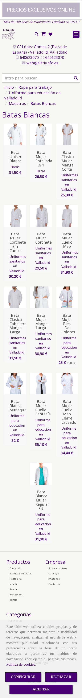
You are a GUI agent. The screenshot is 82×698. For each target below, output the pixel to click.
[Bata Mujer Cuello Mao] (70, 216)
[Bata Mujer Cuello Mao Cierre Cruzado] (70, 383)
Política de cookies (20, 664)
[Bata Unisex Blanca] (18, 134)
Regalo (13, 599)
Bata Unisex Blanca (15, 156)
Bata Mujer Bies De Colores (68, 323)
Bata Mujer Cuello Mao (67, 240)
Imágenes (54, 578)
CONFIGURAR (23, 677)
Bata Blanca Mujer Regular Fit (42, 500)
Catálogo (53, 573)
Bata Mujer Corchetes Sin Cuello (18, 242)
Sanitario (14, 589)
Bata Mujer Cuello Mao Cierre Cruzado (68, 412)
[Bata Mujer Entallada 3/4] (44, 134)
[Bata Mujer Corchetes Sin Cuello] (18, 216)
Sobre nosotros (57, 568)
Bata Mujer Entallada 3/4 (43, 158)
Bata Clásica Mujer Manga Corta (67, 161)
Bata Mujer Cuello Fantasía (43, 407)
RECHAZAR (61, 677)
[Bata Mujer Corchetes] (44, 216)
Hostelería (15, 578)
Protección (15, 594)
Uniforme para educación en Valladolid (69, 347)
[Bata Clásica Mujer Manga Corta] (70, 134)
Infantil (13, 584)
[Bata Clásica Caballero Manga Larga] (18, 297)
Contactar (54, 584)
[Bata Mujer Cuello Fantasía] (44, 383)
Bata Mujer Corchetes (44, 238)
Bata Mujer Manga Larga (41, 321)
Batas (15, 167)
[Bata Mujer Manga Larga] (44, 297)
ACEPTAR (41, 689)
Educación (15, 568)
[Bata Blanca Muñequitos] (18, 383)
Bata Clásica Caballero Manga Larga (18, 323)
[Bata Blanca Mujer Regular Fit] (44, 474)
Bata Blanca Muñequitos (20, 405)
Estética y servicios (20, 573)
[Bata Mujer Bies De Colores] (70, 297)
